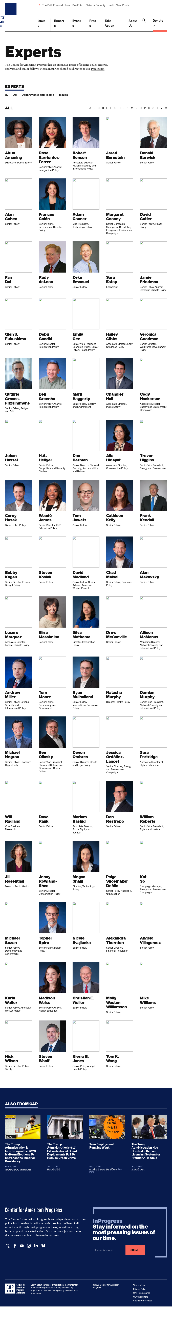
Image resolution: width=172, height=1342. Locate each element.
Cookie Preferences (142, 1300)
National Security (95, 5)
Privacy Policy (139, 1289)
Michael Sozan (12, 1169)
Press (92, 23)
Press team (97, 69)
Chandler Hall (53, 1169)
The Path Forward (52, 5)
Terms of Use (139, 1285)
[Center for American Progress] (11, 15)
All (15, 94)
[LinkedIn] (36, 1246)
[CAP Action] (16, 1289)
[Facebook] (14, 1246)
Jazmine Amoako (97, 1169)
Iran (67, 5)
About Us (132, 23)
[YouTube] (22, 1246)
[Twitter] (7, 1246)
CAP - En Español (141, 1293)
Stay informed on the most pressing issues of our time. (124, 1229)
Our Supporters (140, 1297)
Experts (59, 23)
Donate (158, 21)
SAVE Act (77, 5)
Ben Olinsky (25, 1169)
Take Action (109, 23)
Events (76, 23)
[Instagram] (29, 1246)
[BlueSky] (43, 1246)
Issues (42, 23)
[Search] (144, 25)
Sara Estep (111, 1169)
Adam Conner (138, 1169)
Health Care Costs (118, 5)
